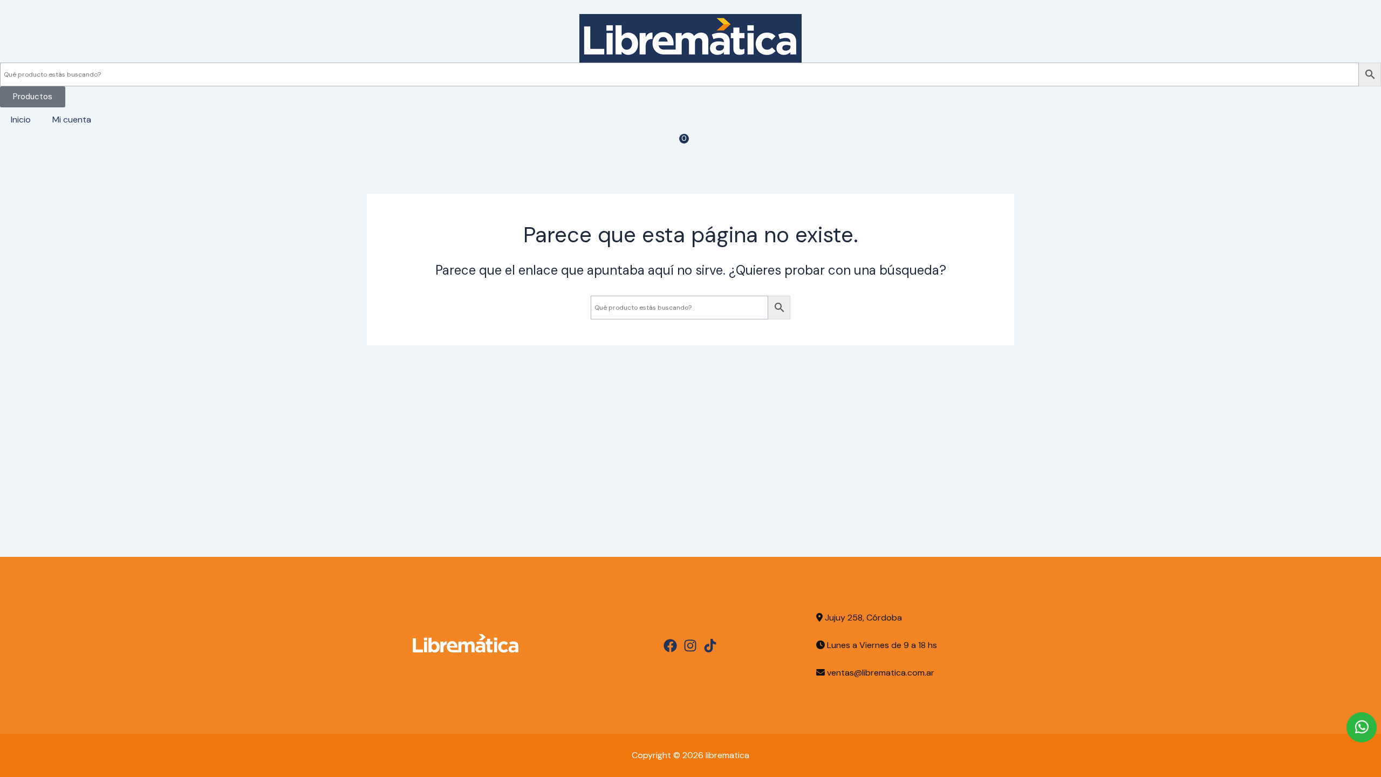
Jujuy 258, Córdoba (862, 617)
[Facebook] (670, 645)
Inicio (21, 119)
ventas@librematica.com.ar (880, 672)
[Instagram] (690, 645)
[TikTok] (710, 645)
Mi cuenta (71, 119)
